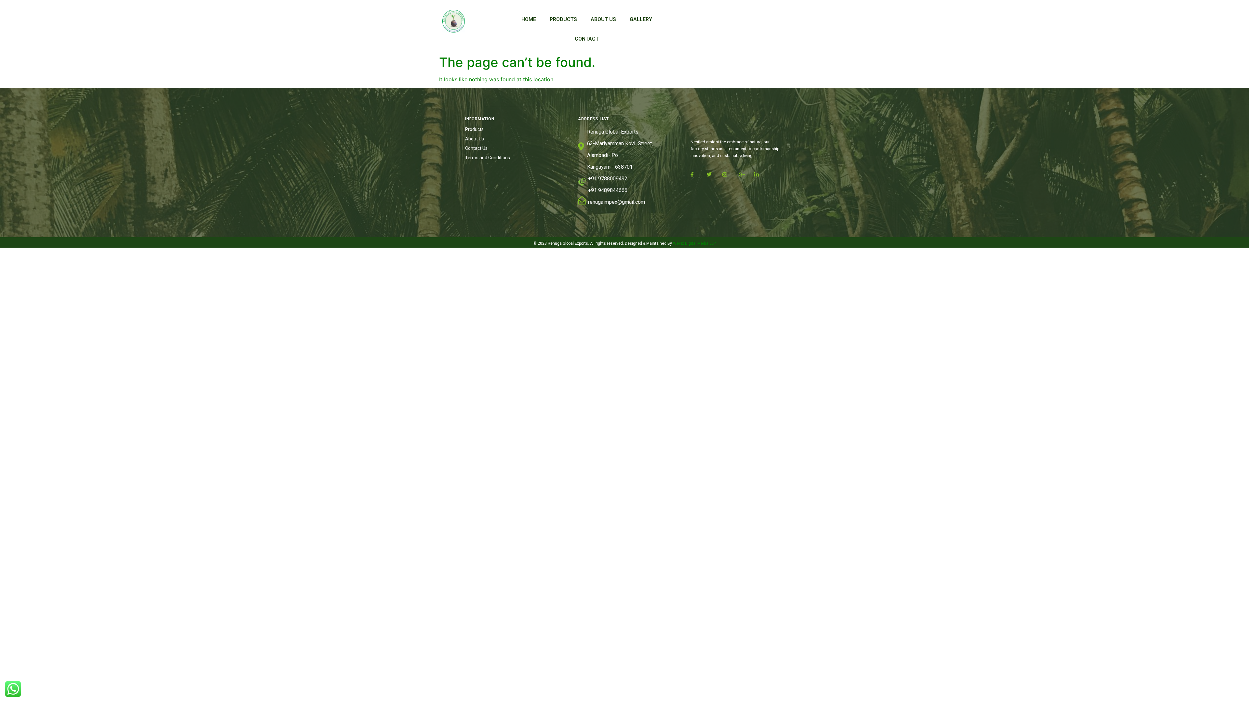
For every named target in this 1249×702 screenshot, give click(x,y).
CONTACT (587, 39)
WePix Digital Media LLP (694, 243)
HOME (528, 19)
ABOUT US (603, 19)
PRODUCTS (563, 19)
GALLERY (641, 19)
